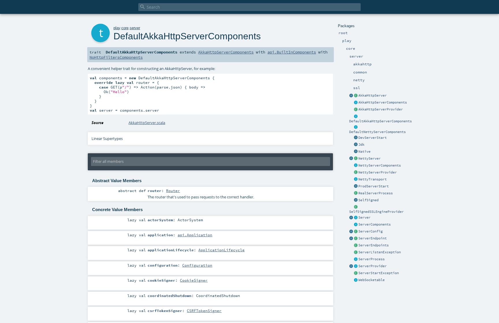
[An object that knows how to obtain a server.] (355, 266)
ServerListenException (379, 252)
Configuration (197, 265)
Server (364, 217)
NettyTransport (372, 179)
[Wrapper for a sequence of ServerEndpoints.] (355, 245)
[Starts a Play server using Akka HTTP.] (355, 95)
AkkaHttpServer (372, 95)
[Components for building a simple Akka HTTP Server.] (355, 102)
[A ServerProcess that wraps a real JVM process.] (355, 193)
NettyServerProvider (377, 172)
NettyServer (369, 158)
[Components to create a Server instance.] (355, 224)
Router (173, 190)
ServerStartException (378, 273)
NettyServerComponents (379, 165)
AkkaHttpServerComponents (382, 102)
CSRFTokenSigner (204, 310)
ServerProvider (372, 266)
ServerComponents (374, 224)
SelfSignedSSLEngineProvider (376, 212)
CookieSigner (194, 280)
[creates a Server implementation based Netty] (355, 158)
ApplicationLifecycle (221, 250)
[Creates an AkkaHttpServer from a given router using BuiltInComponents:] (351, 95)
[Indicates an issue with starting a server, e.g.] (355, 273)
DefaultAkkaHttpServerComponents (380, 121)
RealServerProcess (375, 193)
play (116, 28)
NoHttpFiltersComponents (116, 57)
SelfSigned (368, 200)
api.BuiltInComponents (291, 52)
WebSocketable (371, 280)
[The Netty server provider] (355, 172)
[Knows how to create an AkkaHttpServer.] (355, 109)
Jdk (361, 145)
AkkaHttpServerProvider (380, 109)
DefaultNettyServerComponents (377, 132)
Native (364, 151)
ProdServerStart (373, 186)
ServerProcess (371, 259)
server (135, 28)
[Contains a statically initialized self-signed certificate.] (355, 200)
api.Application (195, 234)
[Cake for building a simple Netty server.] (355, 165)
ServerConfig (370, 231)
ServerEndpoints (373, 245)
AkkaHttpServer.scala (147, 122)
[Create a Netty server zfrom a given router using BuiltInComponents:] (351, 158)
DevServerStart (372, 138)
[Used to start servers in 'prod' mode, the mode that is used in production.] (355, 186)
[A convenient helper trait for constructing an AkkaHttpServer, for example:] (355, 116)
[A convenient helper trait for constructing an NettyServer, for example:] (355, 127)
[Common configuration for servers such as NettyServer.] (355, 231)
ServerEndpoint (372, 238)
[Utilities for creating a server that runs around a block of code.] (351, 217)
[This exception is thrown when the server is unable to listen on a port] (355, 252)
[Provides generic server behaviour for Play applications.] (355, 217)
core (125, 28)
